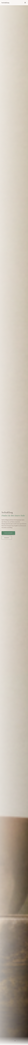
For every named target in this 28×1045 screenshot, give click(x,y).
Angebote (6, 537)
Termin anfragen (8, 532)
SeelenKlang (5, 2)
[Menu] (25, 2)
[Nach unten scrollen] (15, 1041)
